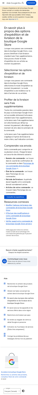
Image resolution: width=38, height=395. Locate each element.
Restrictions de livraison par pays (18, 315)
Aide (5, 278)
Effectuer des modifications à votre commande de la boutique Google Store (18, 215)
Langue (8, 388)
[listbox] (12, 391)
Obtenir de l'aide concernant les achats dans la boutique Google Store (20, 292)
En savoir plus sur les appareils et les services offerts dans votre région (20, 309)
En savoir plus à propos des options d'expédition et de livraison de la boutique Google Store (20, 300)
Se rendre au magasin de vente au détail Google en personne (19, 321)
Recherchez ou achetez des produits (14, 375)
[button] (3, 2)
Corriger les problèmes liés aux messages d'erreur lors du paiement (19, 337)
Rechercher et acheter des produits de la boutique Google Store (19, 285)
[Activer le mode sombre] (23, 390)
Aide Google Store (14, 3)
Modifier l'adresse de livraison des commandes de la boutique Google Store (19, 207)
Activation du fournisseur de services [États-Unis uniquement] (20, 328)
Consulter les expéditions (15, 197)
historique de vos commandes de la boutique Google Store (20, 166)
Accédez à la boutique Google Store (13, 372)
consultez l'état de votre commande (13, 377)
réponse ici (12, 19)
